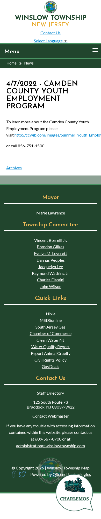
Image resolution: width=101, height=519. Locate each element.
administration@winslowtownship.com (50, 445)
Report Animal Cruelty (50, 353)
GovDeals (50, 366)
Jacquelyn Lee (50, 266)
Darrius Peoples (51, 260)
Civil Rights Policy (50, 359)
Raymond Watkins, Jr (50, 273)
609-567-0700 (48, 438)
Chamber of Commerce (50, 333)
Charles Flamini (50, 279)
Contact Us (50, 32)
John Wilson (50, 286)
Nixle (50, 313)
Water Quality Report (50, 346)
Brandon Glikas (50, 246)
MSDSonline (51, 320)
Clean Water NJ (50, 340)
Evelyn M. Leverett (50, 253)
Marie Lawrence (50, 212)
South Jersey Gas (50, 326)
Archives (14, 167)
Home (12, 63)
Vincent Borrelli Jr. (50, 240)
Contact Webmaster (50, 415)
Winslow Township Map (68, 467)
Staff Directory (50, 392)
